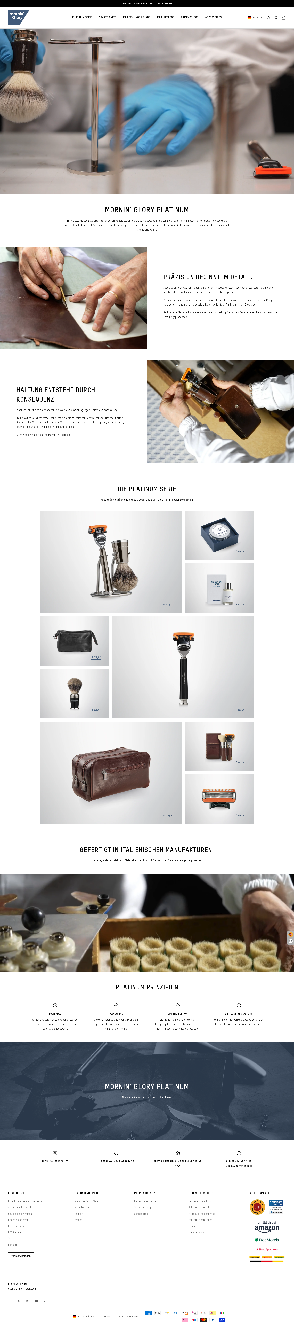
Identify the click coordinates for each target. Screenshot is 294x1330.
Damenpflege (189, 17)
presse (78, 1220)
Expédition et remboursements (25, 1201)
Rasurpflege (165, 17)
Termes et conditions (200, 1201)
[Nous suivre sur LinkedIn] (45, 1301)
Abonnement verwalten (21, 1207)
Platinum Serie (82, 17)
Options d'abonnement (20, 1214)
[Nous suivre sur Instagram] (27, 1301)
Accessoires (213, 17)
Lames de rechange (145, 1201)
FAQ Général (15, 1232)
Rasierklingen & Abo (136, 17)
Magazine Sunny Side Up (88, 1201)
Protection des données (202, 1214)
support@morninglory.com (22, 1289)
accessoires (141, 1214)
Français (107, 1316)
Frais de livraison (198, 1232)
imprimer (193, 1226)
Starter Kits (107, 17)
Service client (15, 1238)
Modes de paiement (19, 1220)
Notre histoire (82, 1207)
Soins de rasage (143, 1207)
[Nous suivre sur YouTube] (36, 1301)
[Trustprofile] (257, 1207)
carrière (79, 1214)
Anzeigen (168, 604)
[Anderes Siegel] (276, 1207)
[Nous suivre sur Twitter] (18, 1301)
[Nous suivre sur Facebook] (10, 1301)
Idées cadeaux (16, 1226)
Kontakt (12, 1245)
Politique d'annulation (200, 1207)
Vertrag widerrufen (21, 1256)
